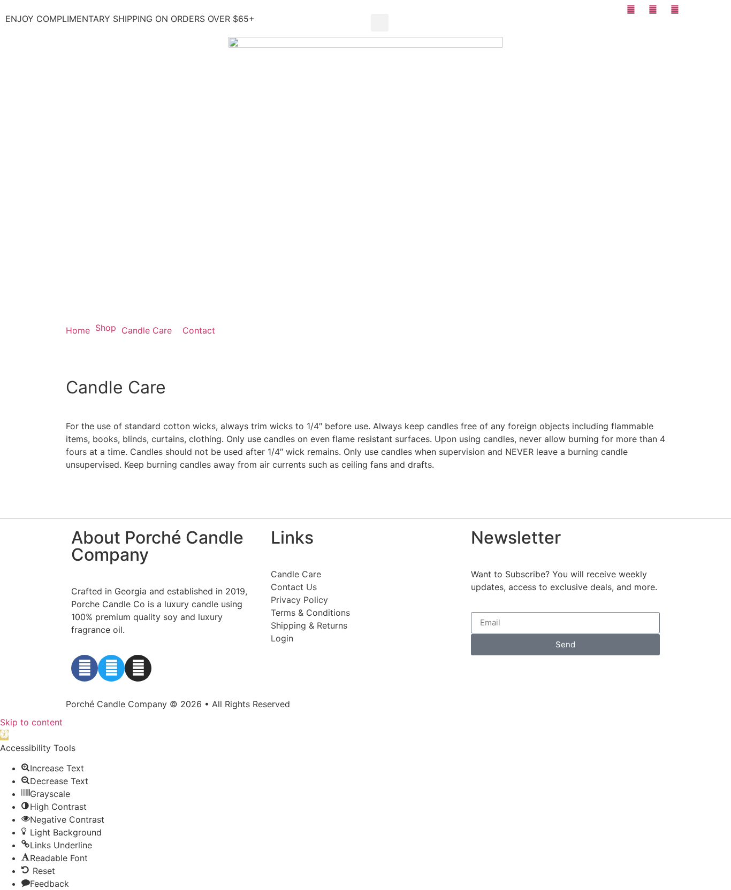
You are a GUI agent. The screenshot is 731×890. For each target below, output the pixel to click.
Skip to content (31, 722)
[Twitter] (111, 668)
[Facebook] (84, 668)
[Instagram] (138, 668)
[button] (380, 23)
